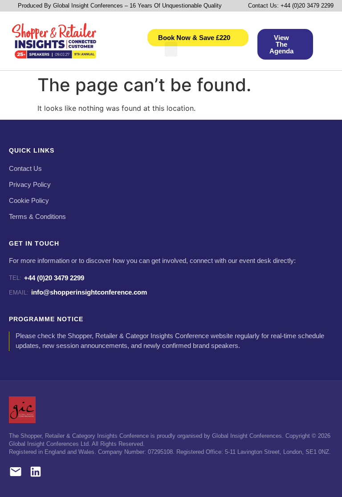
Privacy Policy (30, 184)
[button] (171, 49)
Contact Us (25, 168)
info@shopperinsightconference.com (78, 292)
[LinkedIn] (35, 473)
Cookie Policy (29, 200)
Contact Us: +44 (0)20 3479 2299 (291, 5)
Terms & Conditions (37, 216)
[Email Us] (15, 473)
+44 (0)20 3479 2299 (46, 278)
